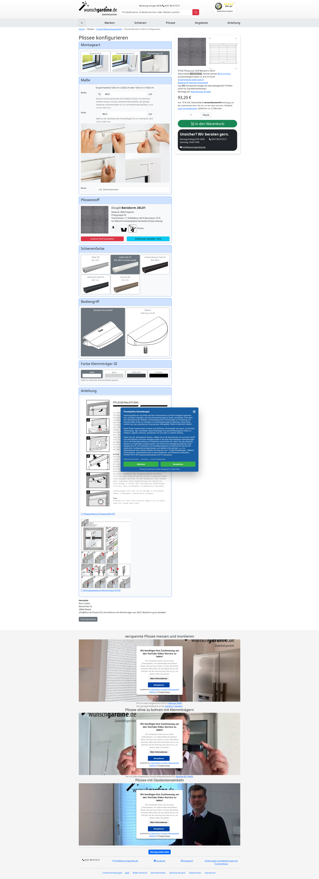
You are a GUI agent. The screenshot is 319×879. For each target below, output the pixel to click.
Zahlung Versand (177, 872)
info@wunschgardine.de (193, 147)
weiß (92, 372)
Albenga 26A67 (175, 703)
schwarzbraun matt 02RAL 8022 (155, 258)
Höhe (83, 112)
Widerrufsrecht (140, 872)
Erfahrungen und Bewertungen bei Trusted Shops (221, 862)
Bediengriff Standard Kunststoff (193, 82)
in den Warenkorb (209, 123)
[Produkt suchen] (195, 12)
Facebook (160, 860)
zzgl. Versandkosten (187, 108)
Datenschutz (195, 872)
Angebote (201, 23)
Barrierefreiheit (158, 872)
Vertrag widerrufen (159, 852)
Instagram (188, 860)
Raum (83, 188)
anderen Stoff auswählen (102, 238)
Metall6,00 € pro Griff (148, 312)
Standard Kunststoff (103, 310)
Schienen (140, 23)
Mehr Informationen (158, 678)
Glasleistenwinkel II (125, 53)
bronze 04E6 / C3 (125, 278)
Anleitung (233, 23)
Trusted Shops (164, 692)
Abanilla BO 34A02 (184, 776)
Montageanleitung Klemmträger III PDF (102, 590)
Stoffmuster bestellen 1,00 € (148, 238)
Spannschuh (95, 53)
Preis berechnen (88, 619)
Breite (83, 92)
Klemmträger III (155, 53)
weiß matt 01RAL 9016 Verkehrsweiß (125, 258)
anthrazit (136, 372)
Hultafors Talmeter (173, 706)
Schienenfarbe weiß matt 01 (191, 79)
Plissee (170, 23)
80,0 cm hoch (224, 73)
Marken (110, 23)
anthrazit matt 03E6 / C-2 (95, 278)
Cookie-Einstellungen (112, 872)
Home (81, 29)
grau (114, 372)
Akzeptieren (159, 685)
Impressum (210, 872)
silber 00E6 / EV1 (95, 258)
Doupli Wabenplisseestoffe (109, 29)
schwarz (159, 372)
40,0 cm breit (196, 73)
